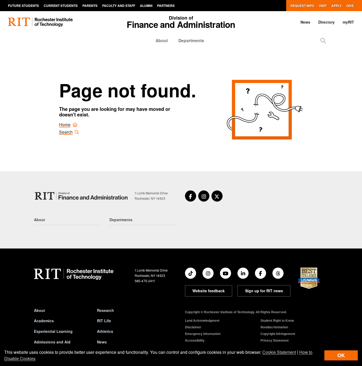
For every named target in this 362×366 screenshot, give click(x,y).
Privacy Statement (275, 340)
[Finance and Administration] (82, 195)
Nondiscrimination (274, 327)
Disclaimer (193, 327)
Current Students (61, 5)
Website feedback (208, 290)
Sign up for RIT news (264, 290)
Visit (322, 5)
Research (105, 310)
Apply (336, 5)
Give (350, 5)
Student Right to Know (277, 320)
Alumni (146, 5)
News (305, 22)
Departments (191, 40)
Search (66, 132)
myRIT (348, 22)
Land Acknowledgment (202, 320)
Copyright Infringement (278, 333)
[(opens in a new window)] (190, 196)
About (162, 40)
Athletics (105, 331)
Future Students (23, 5)
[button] (323, 40)
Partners (166, 5)
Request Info (302, 5)
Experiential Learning (53, 331)
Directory (326, 22)
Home (64, 124)
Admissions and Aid (52, 342)
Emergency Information (202, 333)
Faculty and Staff (118, 5)
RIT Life (104, 320)
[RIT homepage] (40, 22)
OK (341, 355)
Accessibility (195, 340)
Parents (90, 5)
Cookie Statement (279, 352)
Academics (44, 320)
